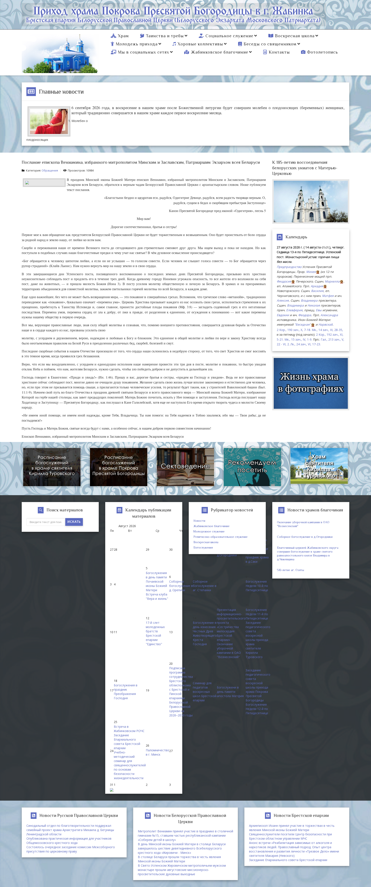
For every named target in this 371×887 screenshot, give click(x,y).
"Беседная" (302, 324)
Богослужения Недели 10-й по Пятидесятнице (257, 585)
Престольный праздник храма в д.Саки (257, 557)
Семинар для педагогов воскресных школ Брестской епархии (204, 691)
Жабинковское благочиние (219, 52)
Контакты (279, 52)
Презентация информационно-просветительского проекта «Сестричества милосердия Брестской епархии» (231, 625)
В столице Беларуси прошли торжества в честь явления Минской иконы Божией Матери (179, 859)
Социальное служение (229, 35)
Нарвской (325, 324)
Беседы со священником (270, 44)
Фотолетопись (322, 52)
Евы (319, 310)
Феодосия (284, 281)
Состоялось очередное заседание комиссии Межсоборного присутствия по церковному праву (70, 849)
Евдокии (283, 315)
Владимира (309, 300)
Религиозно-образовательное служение (220, 536)
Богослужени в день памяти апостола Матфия (230, 691)
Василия (317, 291)
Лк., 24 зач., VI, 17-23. (305, 344)
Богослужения (203, 547)
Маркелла (332, 281)
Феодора (304, 315)
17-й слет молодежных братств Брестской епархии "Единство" (155, 633)
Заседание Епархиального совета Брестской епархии (127, 741)
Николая (313, 305)
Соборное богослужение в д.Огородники (305, 536)
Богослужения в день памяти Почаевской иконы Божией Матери (156, 581)
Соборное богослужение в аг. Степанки (204, 585)
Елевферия (294, 310)
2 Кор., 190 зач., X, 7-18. (294, 330)
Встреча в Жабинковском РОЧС (129, 729)
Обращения (50, 170)
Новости (199, 520)
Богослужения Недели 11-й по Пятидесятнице (257, 614)
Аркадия (317, 286)
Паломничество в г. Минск (157, 752)
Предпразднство (289, 267)
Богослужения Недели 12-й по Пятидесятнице (257, 708)
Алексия (283, 300)
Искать (74, 521)
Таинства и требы (165, 35)
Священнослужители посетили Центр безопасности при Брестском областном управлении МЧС (290, 836)
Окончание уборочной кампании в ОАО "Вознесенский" (229, 650)
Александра (329, 315)
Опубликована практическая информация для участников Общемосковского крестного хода (68, 840)
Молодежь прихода (137, 44)
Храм (123, 35)
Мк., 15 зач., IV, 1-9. (298, 339)
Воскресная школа (295, 35)
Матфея (328, 296)
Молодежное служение (209, 531)
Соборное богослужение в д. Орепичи (181, 585)
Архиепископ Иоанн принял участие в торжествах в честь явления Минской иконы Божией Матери (292, 828)
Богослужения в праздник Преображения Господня (125, 691)
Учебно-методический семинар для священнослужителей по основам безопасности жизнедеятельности (130, 765)
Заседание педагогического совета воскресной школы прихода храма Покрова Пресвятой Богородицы (258, 685)
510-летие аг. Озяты (290, 570)
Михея (311, 272)
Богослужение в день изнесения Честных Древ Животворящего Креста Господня (205, 633)
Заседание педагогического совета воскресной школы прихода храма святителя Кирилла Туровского (258, 640)
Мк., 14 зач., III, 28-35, (327, 330)
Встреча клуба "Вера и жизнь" (157, 596)
